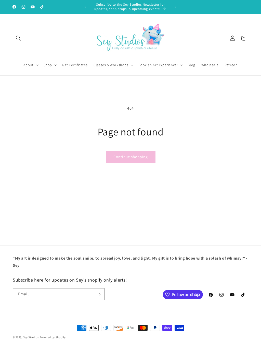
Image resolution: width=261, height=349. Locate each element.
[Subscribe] (98, 294)
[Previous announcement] (85, 7)
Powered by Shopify (53, 337)
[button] (18, 38)
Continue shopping (130, 156)
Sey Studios (31, 337)
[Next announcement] (175, 7)
